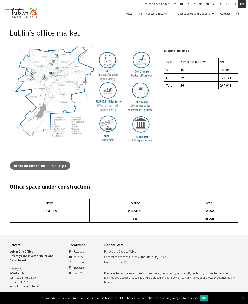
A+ (227, 4)
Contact (225, 13)
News (129, 13)
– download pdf (40, 165)
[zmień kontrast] (207, 4)
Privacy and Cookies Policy (120, 251)
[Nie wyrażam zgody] (243, 298)
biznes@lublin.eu (29, 286)
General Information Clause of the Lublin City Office (135, 257)
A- (214, 4)
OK (204, 298)
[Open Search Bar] (237, 14)
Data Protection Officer (118, 262)
